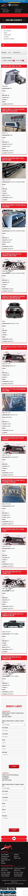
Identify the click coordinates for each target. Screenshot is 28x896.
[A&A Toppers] (10, 5)
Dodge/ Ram (7, 35)
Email (3, 740)
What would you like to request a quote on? (13, 721)
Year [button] (3, 45)
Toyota (6, 37)
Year (9, 52)
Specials (3, 863)
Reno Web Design (19, 883)
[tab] (14, 27)
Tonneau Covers (5, 856)
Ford (5, 33)
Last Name (5, 734)
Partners (16, 854)
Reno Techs (13, 883)
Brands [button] (4, 27)
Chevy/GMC (7, 31)
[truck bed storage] (8, 892)
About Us (16, 856)
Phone (3, 746)
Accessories (4, 858)
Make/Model (16, 52)
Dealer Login (17, 858)
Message (4, 752)
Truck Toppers (4, 854)
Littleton (17, 8)
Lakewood (5, 8)
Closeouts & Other (9, 39)
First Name (5, 728)
